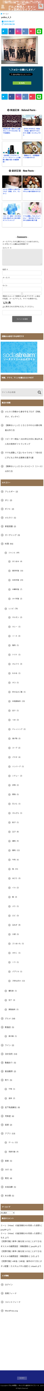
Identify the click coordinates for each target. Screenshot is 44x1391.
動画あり (9, 1063)
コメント (6, 248)
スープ (14, 748)
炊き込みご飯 (17, 692)
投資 (7, 1125)
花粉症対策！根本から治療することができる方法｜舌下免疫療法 (11, 131)
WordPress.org (11, 1311)
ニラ (14, 962)
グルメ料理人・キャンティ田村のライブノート (22, 9)
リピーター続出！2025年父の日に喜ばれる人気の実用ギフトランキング (12, 218)
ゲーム (11, 1142)
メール (6, 278)
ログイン (9, 1285)
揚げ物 (14, 738)
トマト (14, 655)
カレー (14, 627)
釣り (7, 1080)
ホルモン (15, 617)
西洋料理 (15, 571)
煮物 (14, 794)
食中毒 (11, 1036)
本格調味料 (16, 701)
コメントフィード (13, 1302)
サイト (5, 286)
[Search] (39, 392)
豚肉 (14, 850)
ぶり (14, 906)
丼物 (14, 785)
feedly (22, 83)
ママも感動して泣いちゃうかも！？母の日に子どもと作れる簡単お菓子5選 (32, 218)
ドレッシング (17, 729)
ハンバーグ (16, 766)
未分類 (8, 1196)
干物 (10, 1089)
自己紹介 (22, 1378)
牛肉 (14, 860)
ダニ (7, 500)
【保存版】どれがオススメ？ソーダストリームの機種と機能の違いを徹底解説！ (11, 159)
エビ (14, 916)
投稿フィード (11, 1293)
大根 (14, 934)
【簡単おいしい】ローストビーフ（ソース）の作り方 (24, 468)
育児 (7, 1178)
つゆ (14, 720)
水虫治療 (9, 1187)
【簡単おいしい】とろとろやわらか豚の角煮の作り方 (32, 190)
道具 (10, 1098)
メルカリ (9, 518)
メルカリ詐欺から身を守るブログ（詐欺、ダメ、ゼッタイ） (11, 191)
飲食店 (8, 1027)
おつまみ (15, 561)
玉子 (14, 832)
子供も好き (16, 981)
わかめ (14, 673)
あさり (14, 878)
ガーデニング (11, 535)
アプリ (8, 1134)
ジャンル (12, 553)
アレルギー (10, 492)
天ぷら (14, 804)
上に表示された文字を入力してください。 (18, 307)
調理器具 (12, 1009)
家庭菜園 (9, 526)
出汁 (14, 711)
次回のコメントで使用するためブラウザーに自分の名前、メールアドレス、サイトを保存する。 (21, 297)
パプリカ (15, 972)
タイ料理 (15, 599)
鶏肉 (14, 841)
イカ (14, 888)
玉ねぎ (14, 925)
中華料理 (15, 589)
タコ (14, 683)
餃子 (14, 822)
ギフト (8, 509)
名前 (5, 269)
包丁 (10, 1000)
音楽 (7, 1161)
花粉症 (8, 1116)
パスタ (14, 757)
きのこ (14, 953)
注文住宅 (9, 1054)
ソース (14, 636)
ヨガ (7, 1170)
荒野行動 (12, 1152)
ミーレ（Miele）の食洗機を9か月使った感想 (20, 1226)
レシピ (11, 609)
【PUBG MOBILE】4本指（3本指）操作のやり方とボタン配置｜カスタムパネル (32, 132)
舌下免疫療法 (11, 1107)
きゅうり (15, 664)
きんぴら (15, 813)
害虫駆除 (9, 1071)
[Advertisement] (22, 1342)
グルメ (8, 1019)
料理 (7, 544)
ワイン (8, 1045)
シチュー (15, 776)
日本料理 (15, 580)
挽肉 (14, 645)
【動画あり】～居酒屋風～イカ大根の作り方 (32, 156)
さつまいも (16, 944)
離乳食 (11, 991)
